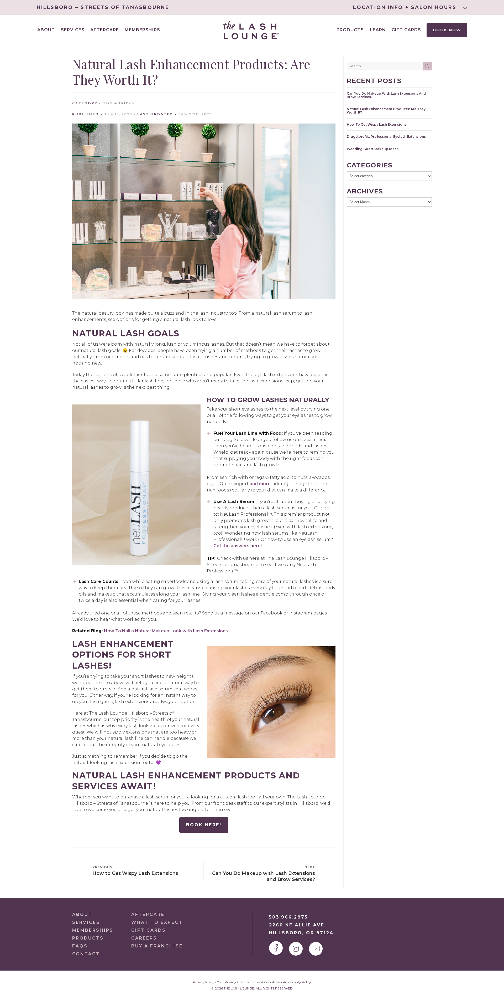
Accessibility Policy (297, 982)
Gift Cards (406, 29)
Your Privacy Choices (233, 982)
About (82, 914)
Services (86, 922)
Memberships (142, 29)
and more (260, 483)
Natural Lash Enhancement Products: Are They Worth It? (386, 110)
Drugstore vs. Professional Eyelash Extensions (386, 137)
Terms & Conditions (265, 982)
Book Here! (204, 824)
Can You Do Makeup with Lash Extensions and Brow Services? (386, 95)
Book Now (447, 30)
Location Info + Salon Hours (406, 7)
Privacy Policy (203, 982)
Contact (86, 953)
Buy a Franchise (157, 945)
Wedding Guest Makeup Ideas (372, 149)
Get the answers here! (238, 545)
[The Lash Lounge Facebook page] (276, 948)
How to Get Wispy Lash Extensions (376, 124)
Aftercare (104, 29)
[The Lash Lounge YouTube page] (316, 949)
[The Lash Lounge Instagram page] (296, 949)
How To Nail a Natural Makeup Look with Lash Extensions (166, 630)
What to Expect (157, 922)
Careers (144, 938)
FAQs (80, 945)
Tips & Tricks (118, 103)
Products (350, 29)
